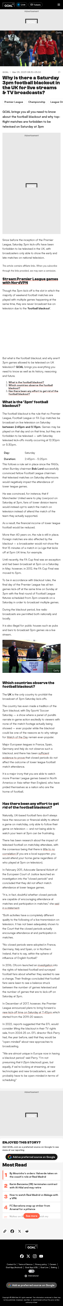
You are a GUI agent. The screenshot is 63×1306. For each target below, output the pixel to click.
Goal (17, 1297)
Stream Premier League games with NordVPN (30, 281)
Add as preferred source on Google (34, 1156)
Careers (53, 1264)
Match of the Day (17, 737)
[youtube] (41, 1257)
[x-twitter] (28, 1257)
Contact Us (11, 1264)
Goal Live (44, 1267)
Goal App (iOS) (31, 1267)
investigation (45, 965)
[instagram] (34, 1257)
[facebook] (21, 1257)
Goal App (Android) (14, 1267)
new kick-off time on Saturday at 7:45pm (27, 1012)
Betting (54, 1267)
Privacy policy (41, 1264)
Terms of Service (25, 1264)
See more (31, 1215)
